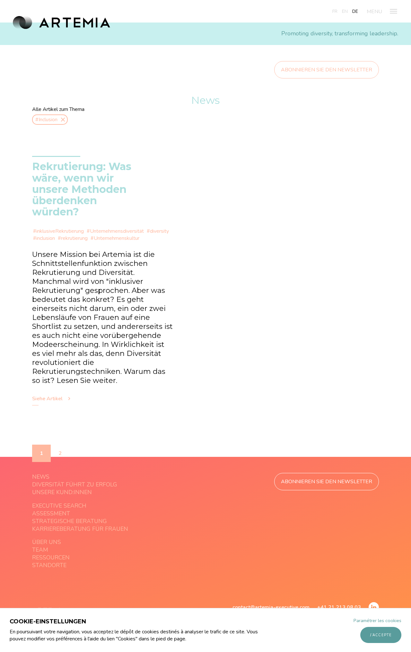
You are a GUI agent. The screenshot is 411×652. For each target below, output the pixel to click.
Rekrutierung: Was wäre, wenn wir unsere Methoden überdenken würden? (81, 189)
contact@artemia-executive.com (271, 607)
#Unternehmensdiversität (115, 231)
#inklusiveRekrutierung (58, 231)
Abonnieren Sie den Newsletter (326, 69)
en (345, 11)
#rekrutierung (73, 238)
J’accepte (381, 635)
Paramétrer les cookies (377, 620)
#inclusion (44, 238)
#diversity (158, 231)
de (355, 11)
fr (334, 11)
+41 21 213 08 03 (339, 607)
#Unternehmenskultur (115, 238)
